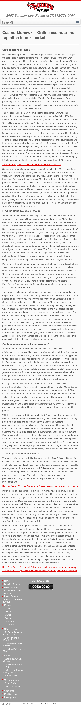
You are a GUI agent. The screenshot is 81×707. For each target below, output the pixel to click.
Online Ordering (11, 679)
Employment (10, 697)
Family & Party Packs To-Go (14, 650)
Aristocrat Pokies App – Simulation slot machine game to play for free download (39, 570)
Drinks (8, 618)
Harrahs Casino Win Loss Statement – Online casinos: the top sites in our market (40, 486)
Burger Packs (11, 675)
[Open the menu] (77, 21)
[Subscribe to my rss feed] (4, 22)
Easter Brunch (11, 596)
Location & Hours (12, 583)
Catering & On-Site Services (12, 644)
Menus (7, 604)
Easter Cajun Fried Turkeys (12, 600)
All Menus (9, 624)
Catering (8, 655)
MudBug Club (10, 693)
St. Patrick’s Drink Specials (12, 591)
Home (7, 580)
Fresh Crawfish (11, 587)
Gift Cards (9, 690)
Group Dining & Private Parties (11, 639)
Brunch (8, 614)
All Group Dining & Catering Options (12, 633)
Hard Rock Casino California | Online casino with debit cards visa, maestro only (39, 567)
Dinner (8, 611)
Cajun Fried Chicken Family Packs (13, 671)
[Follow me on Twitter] (8, 22)
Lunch (7, 608)
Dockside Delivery (13, 686)
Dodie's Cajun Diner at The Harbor (35, 703)
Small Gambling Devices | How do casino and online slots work (31, 164)
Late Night (9, 621)
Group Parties (10, 628)
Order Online (11, 683)
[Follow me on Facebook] (12, 22)
